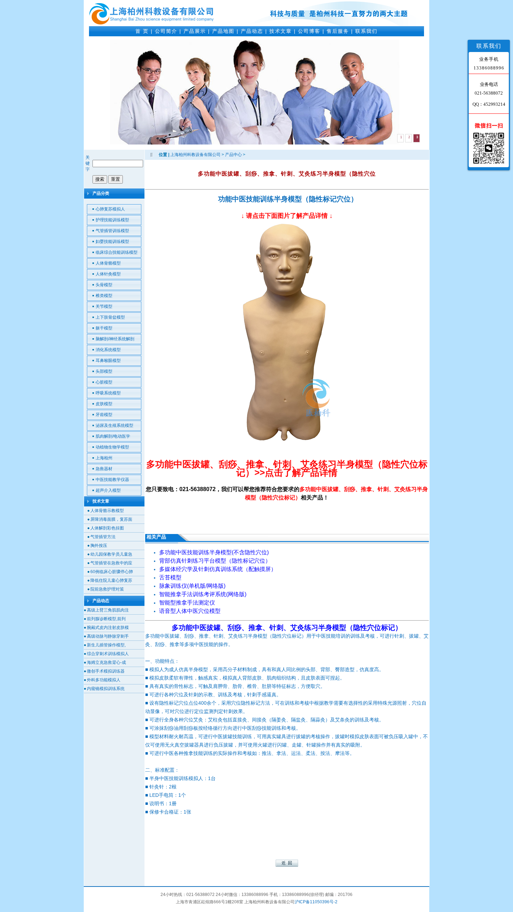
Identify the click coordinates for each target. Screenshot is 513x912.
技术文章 (280, 31)
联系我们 (366, 31)
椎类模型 (104, 295)
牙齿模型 (104, 414)
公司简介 (166, 31)
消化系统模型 (108, 349)
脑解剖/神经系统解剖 (115, 338)
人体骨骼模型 (108, 263)
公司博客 (309, 31)
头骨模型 (104, 284)
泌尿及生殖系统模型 (114, 425)
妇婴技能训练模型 (112, 241)
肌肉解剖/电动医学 (113, 436)
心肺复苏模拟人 (110, 209)
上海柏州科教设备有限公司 (195, 154)
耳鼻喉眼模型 (108, 360)
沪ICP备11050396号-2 (316, 901)
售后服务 (338, 31)
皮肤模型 (104, 403)
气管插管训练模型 (112, 230)
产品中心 (233, 154)
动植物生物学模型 (112, 447)
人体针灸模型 (108, 274)
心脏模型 (104, 382)
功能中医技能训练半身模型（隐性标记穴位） (288, 199)
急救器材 (104, 468)
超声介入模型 (108, 490)
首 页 (142, 31)
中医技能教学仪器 (112, 479)
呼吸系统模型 (108, 393)
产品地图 (223, 31)
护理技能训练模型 (112, 219)
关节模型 (104, 306)
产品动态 (252, 31)
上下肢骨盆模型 (110, 317)
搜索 (99, 179)
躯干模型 (104, 328)
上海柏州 (104, 457)
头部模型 (104, 371)
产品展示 (195, 31)
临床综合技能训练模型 (116, 252)
